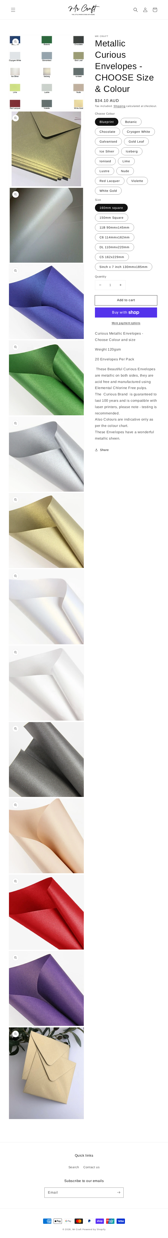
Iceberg (132, 151)
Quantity (100, 276)
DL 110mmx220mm (115, 247)
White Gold (108, 190)
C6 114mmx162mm (115, 237)
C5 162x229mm (112, 257)
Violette (137, 181)
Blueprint (107, 122)
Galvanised (108, 141)
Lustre (105, 171)
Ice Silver (107, 151)
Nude (125, 171)
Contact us (91, 1167)
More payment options (126, 323)
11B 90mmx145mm (115, 227)
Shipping (120, 106)
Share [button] (104, 450)
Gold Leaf (136, 141)
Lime (126, 161)
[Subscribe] (118, 1192)
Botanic (131, 122)
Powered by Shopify (94, 1229)
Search (73, 1167)
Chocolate (108, 131)
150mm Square (112, 217)
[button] (13, 10)
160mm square (111, 208)
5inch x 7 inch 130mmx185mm (124, 267)
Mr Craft (77, 1229)
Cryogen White (138, 131)
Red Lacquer (110, 181)
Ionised (105, 161)
